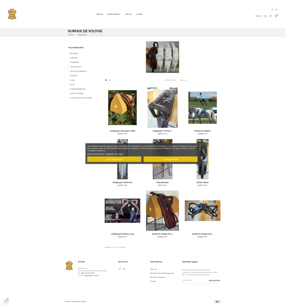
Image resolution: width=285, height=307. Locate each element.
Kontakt (153, 281)
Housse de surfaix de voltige (81, 98)
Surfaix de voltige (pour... (162, 234)
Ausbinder (74, 58)
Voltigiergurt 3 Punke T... (163, 131)
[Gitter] (106, 80)
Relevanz (199, 80)
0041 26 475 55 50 (88, 273)
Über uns (153, 269)
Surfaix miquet (203, 182)
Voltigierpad (74, 62)
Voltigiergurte (75, 48)
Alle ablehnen (114, 159)
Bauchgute (74, 53)
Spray (72, 84)
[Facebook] (272, 9)
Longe (72, 80)
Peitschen (73, 75)
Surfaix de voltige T (202, 131)
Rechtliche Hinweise (157, 277)
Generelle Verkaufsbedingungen (162, 273)
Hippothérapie (162, 182)
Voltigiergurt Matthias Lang (122, 234)
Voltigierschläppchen (78, 89)
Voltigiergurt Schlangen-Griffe (122, 131)
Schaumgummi (75, 67)
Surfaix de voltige (76, 93)
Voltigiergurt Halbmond (122, 182)
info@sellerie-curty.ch (91, 275)
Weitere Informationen (96, 154)
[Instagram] (276, 9)
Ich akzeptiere (170, 159)
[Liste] (109, 80)
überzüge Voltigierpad (78, 71)
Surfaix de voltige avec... (202, 234)
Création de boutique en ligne (75, 301)
